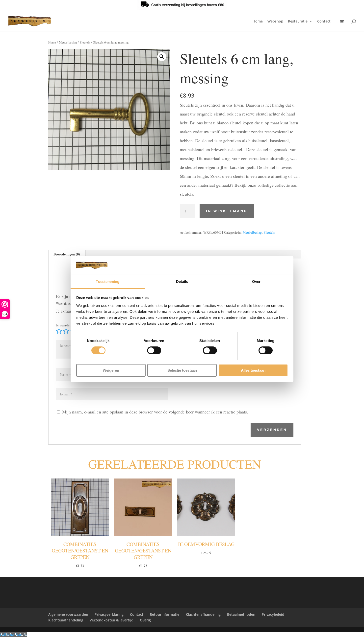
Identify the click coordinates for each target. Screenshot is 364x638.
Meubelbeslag (68, 42)
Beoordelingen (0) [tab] (66, 254)
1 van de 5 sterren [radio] (59, 331)
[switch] (154, 350)
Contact (324, 21)
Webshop (275, 21)
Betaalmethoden (241, 614)
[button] (161, 56)
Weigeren (111, 370)
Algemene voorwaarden (68, 614)
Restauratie (298, 21)
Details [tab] (182, 281)
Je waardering (67, 325)
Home (258, 21)
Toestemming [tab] (107, 281)
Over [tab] (256, 281)
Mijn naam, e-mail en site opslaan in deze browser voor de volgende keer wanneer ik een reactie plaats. (155, 412)
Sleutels (85, 42)
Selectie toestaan (182, 370)
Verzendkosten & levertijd (111, 620)
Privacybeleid (273, 614)
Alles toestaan (253, 370)
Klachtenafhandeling (203, 614)
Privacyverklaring (109, 614)
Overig (145, 620)
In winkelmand (226, 211)
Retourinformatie (164, 614)
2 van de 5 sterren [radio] (66, 331)
